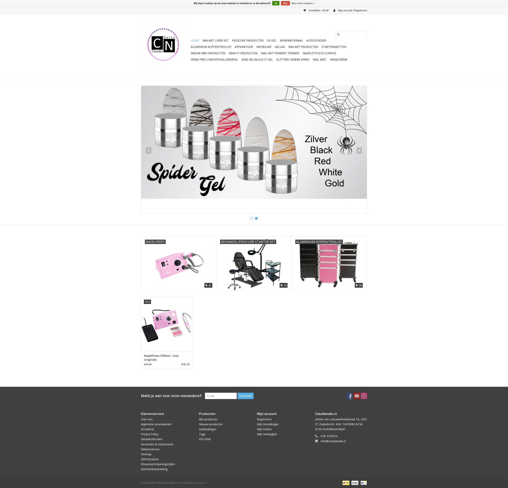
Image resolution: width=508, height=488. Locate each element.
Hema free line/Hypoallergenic (214, 59)
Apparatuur (244, 47)
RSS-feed (205, 439)
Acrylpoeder (316, 40)
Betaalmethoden (152, 439)
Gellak (280, 47)
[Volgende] (359, 150)
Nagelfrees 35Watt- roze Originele (161, 358)
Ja (275, 3)
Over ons (147, 419)
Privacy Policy (149, 434)
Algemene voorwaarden (156, 424)
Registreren (264, 419)
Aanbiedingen (207, 429)
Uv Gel (271, 40)
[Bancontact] (363, 482)
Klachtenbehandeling (154, 469)
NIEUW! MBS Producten (208, 53)
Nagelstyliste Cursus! (319, 53)
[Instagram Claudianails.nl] (364, 396)
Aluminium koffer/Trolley (211, 47)
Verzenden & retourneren (157, 444)
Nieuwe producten (211, 424)
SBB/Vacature (150, 459)
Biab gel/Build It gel (257, 59)
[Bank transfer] (354, 482)
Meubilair (263, 47)
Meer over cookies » (303, 3)
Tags (202, 434)
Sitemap (146, 454)
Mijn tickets (264, 429)
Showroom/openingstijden (158, 464)
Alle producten (208, 419)
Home (195, 40)
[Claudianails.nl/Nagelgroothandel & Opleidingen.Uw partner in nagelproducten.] (165, 46)
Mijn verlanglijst (267, 434)
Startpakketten (333, 47)
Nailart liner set (215, 40)
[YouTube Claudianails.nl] (357, 396)
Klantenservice (150, 449)
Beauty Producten (243, 53)
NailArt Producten (303, 47)
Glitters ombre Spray (292, 59)
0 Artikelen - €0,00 (318, 10)
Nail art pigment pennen (280, 53)
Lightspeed (200, 482)
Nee (285, 3)
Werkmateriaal (291, 40)
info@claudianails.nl (333, 441)
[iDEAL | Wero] (345, 482)
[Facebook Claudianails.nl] (349, 396)
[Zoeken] (338, 34)
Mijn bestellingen (268, 424)
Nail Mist (320, 59)
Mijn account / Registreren (352, 10)
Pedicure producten (248, 40)
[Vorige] (148, 150)
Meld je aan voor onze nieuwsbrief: (171, 396)
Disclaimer (147, 429)
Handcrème (338, 59)
